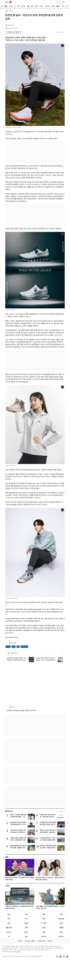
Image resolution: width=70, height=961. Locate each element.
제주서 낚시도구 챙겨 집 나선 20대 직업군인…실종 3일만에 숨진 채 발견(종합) (48, 832)
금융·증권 (61, 919)
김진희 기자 (11, 25)
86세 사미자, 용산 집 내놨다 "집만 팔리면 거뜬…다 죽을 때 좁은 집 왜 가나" (18, 824)
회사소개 (20, 941)
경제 (43, 914)
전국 (9, 919)
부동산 (26, 923)
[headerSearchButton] (57, 2)
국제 (61, 914)
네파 (13, 646)
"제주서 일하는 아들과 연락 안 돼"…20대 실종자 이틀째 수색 (18, 840)
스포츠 (7, 886)
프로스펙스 (24, 646)
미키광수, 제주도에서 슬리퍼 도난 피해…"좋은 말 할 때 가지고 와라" (48, 848)
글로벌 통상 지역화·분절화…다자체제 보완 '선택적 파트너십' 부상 (16, 659)
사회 (26, 914)
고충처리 (50, 941)
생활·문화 (9, 928)
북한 (43, 919)
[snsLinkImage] (57, 956)
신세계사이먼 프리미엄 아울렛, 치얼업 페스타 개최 (21, 710)
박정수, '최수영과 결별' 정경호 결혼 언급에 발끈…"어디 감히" (18, 817)
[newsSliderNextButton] (63, 811)
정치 (9, 914)
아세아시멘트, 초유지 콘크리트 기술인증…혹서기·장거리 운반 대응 (45, 659)
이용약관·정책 (41, 941)
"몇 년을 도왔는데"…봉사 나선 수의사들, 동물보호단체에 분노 (48, 840)
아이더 (8, 646)
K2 (18, 646)
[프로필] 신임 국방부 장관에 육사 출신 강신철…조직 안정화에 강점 (48, 824)
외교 (26, 919)
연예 (6, 857)
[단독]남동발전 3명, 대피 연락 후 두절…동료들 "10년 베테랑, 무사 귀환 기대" (18, 848)
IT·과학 (43, 923)
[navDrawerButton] (63, 2)
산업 (6, 11)
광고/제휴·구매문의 (30, 941)
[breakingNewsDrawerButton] (60, 2)
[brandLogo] (8, 1)
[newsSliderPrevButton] (59, 811)
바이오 (61, 923)
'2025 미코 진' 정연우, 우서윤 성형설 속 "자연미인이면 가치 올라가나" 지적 (18, 832)
